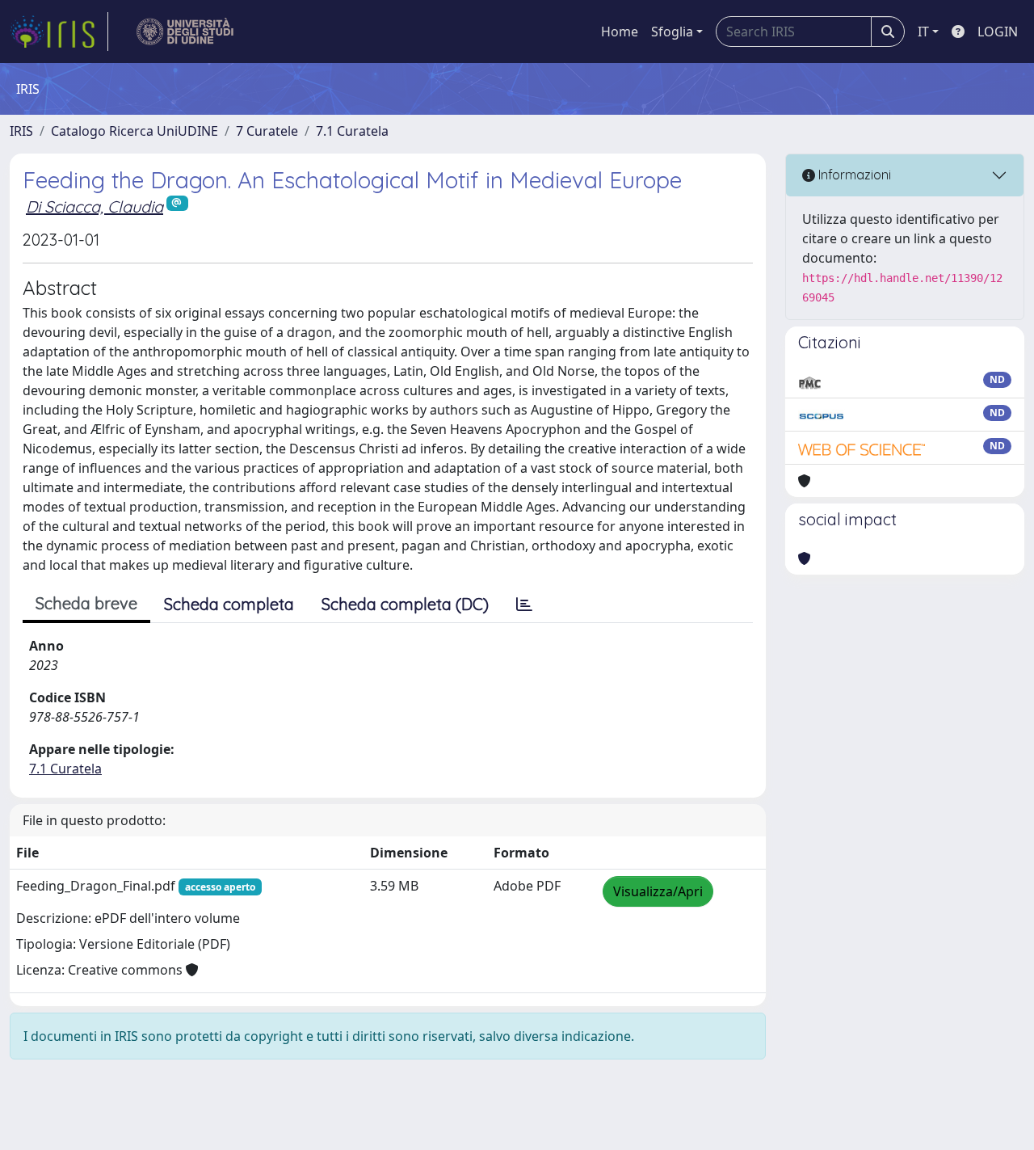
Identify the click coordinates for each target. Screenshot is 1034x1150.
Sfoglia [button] (672, 31)
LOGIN (997, 31)
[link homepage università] (185, 31)
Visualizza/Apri (658, 891)
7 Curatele (267, 131)
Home (619, 31)
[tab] (524, 604)
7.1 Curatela (352, 131)
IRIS (21, 131)
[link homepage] (59, 31)
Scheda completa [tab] (229, 604)
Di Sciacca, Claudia (94, 206)
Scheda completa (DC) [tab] (405, 604)
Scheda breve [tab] (86, 603)
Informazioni (853, 174)
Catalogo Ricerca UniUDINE (134, 131)
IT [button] (923, 31)
